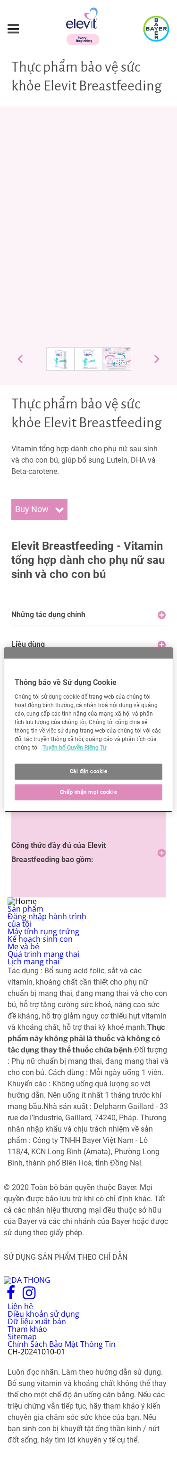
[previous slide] (20, 358)
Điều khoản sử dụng (43, 1314)
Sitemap (22, 1336)
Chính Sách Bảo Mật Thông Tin (62, 1344)
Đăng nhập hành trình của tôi (47, 920)
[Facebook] (11, 1296)
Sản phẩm (25, 909)
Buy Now (33, 509)
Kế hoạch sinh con (40, 939)
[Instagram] (29, 1296)
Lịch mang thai (33, 961)
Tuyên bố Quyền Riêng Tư (74, 747)
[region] (88, 729)
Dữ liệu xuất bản (37, 1321)
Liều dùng (28, 644)
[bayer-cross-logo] (156, 29)
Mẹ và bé (23, 946)
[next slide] (156, 358)
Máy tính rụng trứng (43, 931)
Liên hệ (20, 1306)
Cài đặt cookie (89, 771)
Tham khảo (27, 1329)
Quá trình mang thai (43, 954)
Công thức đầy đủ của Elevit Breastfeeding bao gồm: (58, 852)
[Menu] (13, 29)
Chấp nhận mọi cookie (88, 792)
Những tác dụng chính (48, 614)
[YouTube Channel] (50, 1296)
